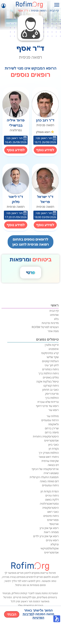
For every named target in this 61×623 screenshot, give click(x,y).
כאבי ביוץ (53, 444)
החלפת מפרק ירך (49, 453)
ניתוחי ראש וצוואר (49, 457)
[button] (56, 618)
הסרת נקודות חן (49, 491)
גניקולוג (54, 544)
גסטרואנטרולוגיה (49, 503)
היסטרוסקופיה (50, 508)
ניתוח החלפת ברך (48, 373)
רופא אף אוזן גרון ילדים (46, 536)
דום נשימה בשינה (49, 481)
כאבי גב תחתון (50, 389)
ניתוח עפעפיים (50, 485)
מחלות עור (53, 416)
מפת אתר (53, 331)
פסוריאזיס (53, 520)
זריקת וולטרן (52, 345)
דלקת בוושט (52, 499)
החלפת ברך (52, 398)
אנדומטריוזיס (51, 440)
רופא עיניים (52, 540)
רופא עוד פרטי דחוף (47, 406)
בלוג (56, 319)
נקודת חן (54, 449)
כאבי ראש (53, 512)
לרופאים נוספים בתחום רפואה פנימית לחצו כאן (30, 242)
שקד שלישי (53, 357)
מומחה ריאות (51, 532)
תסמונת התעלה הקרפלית (44, 477)
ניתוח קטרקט (51, 385)
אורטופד (54, 524)
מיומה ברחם (52, 432)
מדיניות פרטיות (50, 323)
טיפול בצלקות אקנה (47, 381)
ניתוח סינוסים (51, 516)
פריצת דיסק (52, 394)
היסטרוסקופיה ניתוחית (46, 436)
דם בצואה (53, 465)
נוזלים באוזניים (51, 377)
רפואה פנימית (38, 10)
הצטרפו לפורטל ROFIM (45, 327)
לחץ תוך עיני (52, 365)
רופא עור (53, 410)
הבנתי (11, 614)
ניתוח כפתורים (50, 369)
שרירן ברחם (52, 428)
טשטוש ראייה (51, 473)
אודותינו (54, 315)
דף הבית (54, 10)
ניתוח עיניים (52, 495)
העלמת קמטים (50, 361)
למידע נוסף (45, 150)
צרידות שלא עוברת (48, 402)
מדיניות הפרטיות (33, 616)
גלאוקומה (53, 424)
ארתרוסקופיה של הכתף (45, 469)
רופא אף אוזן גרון (49, 528)
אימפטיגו (54, 349)
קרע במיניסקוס (50, 353)
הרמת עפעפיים (50, 420)
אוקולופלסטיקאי (49, 548)
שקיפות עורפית (50, 461)
